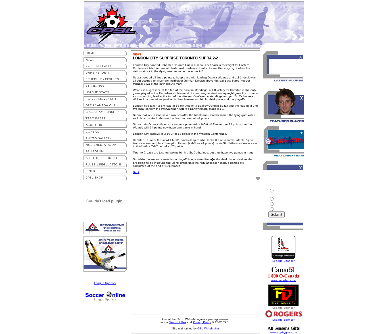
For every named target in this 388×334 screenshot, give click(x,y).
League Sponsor (105, 283)
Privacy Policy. (202, 322)
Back (136, 172)
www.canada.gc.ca (283, 280)
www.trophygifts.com (283, 332)
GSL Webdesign (208, 328)
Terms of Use (177, 322)
